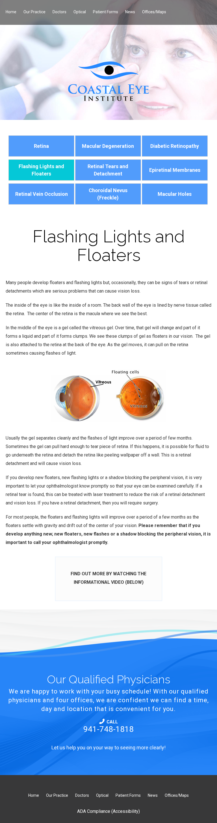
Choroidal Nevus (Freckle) (108, 193)
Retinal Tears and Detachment (108, 169)
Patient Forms (105, 12)
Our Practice (34, 12)
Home (11, 12)
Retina (41, 146)
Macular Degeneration (108, 146)
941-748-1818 (108, 726)
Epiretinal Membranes (174, 170)
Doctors (59, 12)
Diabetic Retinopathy (174, 146)
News (130, 12)
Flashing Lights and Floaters (41, 169)
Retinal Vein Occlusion (41, 194)
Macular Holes (175, 194)
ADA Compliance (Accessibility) (108, 811)
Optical (79, 12)
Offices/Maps (154, 12)
